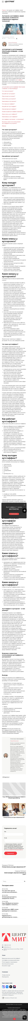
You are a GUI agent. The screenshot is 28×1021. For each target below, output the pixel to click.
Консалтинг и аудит (6, 965)
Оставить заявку (14, 513)
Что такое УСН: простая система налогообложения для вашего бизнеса (9, 892)
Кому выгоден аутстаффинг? (9, 109)
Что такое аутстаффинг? (8, 104)
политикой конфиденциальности (11, 1015)
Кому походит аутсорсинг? (8, 96)
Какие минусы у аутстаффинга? (9, 116)
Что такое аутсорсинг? (7, 91)
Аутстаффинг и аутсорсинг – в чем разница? (13, 119)
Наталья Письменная (12, 42)
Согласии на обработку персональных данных (14, 849)
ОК (14, 1019)
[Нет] (26, 1014)
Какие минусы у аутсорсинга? (9, 101)
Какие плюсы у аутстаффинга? (9, 114)
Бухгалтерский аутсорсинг (8, 964)
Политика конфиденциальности (14, 1007)
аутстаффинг (19, 80)
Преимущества (5, 977)
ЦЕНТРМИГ (9, 2)
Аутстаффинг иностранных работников (10, 960)
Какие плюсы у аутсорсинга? (9, 99)
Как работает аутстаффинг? (9, 106)
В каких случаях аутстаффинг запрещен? (12, 111)
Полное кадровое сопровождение (9, 962)
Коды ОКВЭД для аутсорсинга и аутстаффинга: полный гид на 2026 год (10, 905)
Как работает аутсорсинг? (8, 93)
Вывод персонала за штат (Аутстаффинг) (11, 958)
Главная (4, 10)
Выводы (4, 126)
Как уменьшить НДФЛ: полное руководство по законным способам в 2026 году (10, 911)
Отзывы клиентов (6, 975)
